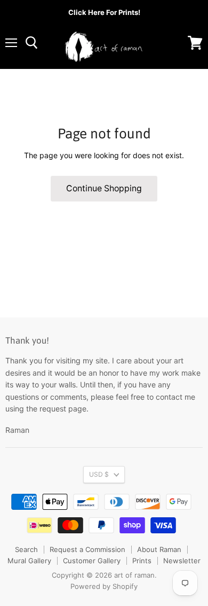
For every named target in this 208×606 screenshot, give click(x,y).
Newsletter (182, 560)
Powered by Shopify (104, 586)
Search (26, 549)
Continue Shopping (104, 188)
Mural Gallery (29, 560)
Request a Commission (87, 549)
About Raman (159, 549)
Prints (141, 560)
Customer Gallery (92, 560)
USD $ (99, 474)
